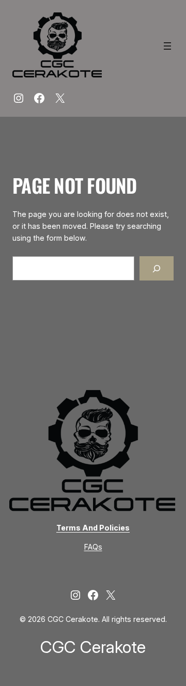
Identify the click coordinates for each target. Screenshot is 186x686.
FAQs (93, 546)
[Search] (157, 268)
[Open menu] (167, 46)
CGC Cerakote (93, 647)
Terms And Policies (93, 527)
